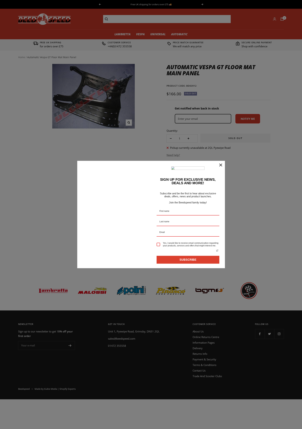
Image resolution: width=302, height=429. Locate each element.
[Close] (221, 165)
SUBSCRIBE (187, 259)
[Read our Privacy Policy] (217, 250)
